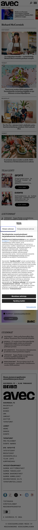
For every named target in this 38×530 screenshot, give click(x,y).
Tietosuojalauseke (31, 307)
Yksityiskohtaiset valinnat (25, 229)
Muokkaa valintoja (19, 296)
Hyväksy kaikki (19, 301)
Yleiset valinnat (8, 229)
